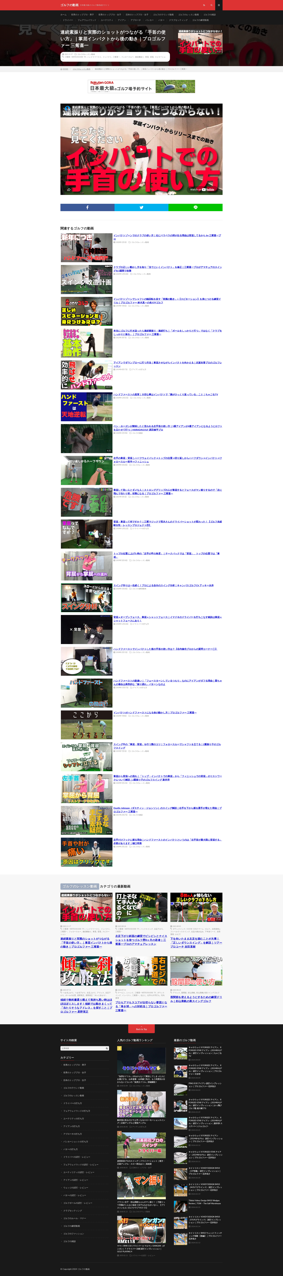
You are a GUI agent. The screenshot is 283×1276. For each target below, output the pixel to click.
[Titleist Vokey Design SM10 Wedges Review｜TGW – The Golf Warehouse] (180, 1206)
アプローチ (136, 20)
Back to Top (141, 1029)
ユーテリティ (107, 20)
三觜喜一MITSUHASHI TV (75, 57)
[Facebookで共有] (87, 207)
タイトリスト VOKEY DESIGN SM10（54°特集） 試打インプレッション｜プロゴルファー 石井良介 (205, 1171)
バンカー (149, 20)
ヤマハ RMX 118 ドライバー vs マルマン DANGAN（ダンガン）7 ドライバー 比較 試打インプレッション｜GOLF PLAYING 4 (141, 1249)
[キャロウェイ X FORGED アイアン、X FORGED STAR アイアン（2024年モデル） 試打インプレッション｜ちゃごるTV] (180, 1052)
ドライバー (68, 20)
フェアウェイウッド (87, 20)
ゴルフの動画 (84, 1269)
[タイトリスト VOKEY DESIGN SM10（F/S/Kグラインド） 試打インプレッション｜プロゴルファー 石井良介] (180, 1222)
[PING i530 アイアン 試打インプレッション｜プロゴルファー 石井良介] (180, 1088)
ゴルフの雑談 (209, 15)
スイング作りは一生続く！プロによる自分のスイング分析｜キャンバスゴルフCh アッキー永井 (163, 585)
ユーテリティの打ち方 (73, 1119)
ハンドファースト (94, 57)
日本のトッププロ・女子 (137, 15)
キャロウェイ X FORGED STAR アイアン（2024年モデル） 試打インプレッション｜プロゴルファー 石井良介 (206, 1155)
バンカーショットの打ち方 (75, 1142)
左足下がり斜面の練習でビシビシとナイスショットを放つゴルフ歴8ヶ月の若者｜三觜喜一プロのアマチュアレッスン (141, 940)
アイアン (122, 20)
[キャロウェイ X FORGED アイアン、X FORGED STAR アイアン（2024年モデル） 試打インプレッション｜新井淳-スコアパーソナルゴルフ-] (180, 1123)
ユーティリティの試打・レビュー (78, 1172)
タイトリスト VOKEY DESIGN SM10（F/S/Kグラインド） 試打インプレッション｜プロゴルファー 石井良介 (205, 1220)
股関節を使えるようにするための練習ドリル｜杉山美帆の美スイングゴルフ (196, 999)
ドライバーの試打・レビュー (76, 1157)
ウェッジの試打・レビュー (75, 1188)
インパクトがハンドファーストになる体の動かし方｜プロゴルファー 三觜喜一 (155, 712)
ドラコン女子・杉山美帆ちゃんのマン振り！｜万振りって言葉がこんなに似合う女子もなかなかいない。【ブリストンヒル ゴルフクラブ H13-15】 (141, 1205)
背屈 (152, 57)
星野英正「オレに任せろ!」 (96, 995)
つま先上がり (68, 992)
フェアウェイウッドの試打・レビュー (80, 1165)
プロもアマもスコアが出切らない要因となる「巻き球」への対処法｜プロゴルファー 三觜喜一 (141, 1006)
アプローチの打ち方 (72, 1134)
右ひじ (143, 995)
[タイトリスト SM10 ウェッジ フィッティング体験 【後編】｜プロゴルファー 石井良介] (180, 1238)
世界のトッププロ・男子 (82, 15)
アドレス (100, 992)
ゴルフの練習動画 (200, 20)
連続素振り (139, 57)
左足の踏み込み (197, 931)
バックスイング (146, 929)
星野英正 (80, 995)
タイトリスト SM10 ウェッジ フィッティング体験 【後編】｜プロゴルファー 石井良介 (205, 1236)
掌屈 (147, 57)
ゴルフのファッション (73, 1234)
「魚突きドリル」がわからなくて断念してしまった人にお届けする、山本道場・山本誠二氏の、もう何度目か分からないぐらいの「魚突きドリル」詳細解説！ (141, 1079)
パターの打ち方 (70, 1149)
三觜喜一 (116, 57)
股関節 (184, 992)
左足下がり (158, 929)
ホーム (63, 15)
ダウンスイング (179, 929)
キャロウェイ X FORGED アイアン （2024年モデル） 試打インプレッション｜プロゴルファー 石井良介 (206, 1138)
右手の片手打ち (153, 995)
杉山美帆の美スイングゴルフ (207, 992)
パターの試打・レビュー (74, 1195)
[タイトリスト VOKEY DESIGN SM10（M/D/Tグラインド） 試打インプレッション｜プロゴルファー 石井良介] (180, 1189)
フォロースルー (127, 57)
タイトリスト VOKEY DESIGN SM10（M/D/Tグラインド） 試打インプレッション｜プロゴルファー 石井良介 (205, 1187)
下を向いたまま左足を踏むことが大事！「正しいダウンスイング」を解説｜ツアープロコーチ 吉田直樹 (196, 943)
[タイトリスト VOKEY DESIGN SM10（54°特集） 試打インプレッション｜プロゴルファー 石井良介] (180, 1173)
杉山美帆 (191, 992)
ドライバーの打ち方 (141, 528)
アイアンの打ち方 (139, 369)
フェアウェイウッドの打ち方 (76, 1111)
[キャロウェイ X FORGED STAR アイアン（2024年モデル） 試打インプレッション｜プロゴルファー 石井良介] (180, 1157)
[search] (107, 1048)
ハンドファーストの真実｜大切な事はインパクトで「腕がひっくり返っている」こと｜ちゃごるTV (165, 394)
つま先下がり (80, 992)
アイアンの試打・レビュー (75, 1180)
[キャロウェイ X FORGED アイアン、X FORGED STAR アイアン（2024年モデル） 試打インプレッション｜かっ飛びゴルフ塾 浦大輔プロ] (180, 1105)
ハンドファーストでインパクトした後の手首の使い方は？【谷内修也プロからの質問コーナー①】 (165, 649)
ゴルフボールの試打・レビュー (77, 1203)
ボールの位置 (70, 995)
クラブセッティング (178, 20)
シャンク (129, 992)
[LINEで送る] (195, 207)
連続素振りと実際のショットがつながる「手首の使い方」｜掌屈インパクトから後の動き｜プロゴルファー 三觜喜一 (86, 943)
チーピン (121, 992)
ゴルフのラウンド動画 (163, 15)
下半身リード (210, 931)
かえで (178, 934)
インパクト (107, 57)
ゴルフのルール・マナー (74, 1218)
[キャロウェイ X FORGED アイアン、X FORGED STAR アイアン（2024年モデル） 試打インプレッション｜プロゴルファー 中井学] (180, 1070)
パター (161, 20)
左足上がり (91, 992)
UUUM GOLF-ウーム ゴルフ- (198, 929)
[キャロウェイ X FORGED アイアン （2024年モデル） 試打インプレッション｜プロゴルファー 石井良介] (180, 1141)
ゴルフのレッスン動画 (188, 15)
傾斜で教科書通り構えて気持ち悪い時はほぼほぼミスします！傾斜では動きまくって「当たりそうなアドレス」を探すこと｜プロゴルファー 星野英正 (86, 1006)
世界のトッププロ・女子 (109, 15)
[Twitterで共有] (142, 207)
